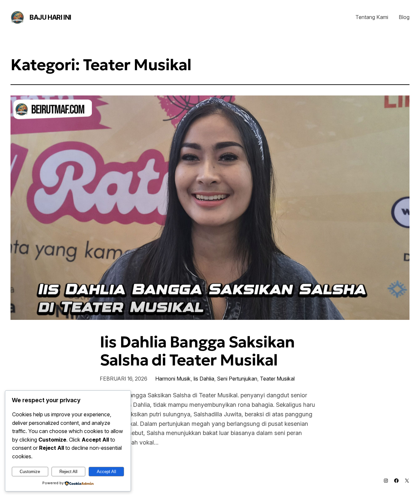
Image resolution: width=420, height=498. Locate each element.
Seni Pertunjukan (237, 378)
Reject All (68, 471)
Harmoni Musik (173, 378)
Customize (30, 471)
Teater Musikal (277, 378)
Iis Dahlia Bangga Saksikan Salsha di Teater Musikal (197, 351)
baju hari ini (50, 17)
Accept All (106, 471)
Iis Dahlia (203, 378)
